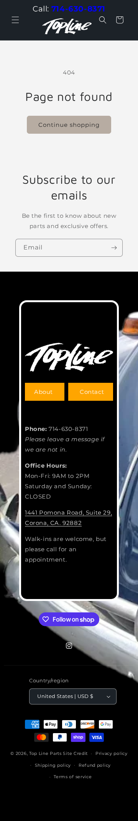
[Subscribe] (113, 248)
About (43, 391)
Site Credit (75, 753)
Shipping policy (53, 765)
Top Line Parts (45, 753)
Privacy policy (111, 753)
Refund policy (95, 765)
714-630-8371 (78, 8)
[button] (15, 19)
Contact (92, 391)
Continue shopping (69, 124)
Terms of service (73, 776)
